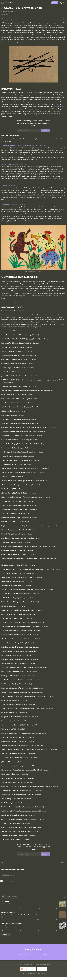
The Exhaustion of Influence (11, 923)
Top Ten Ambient (6, 904)
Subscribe (55, 3)
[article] (33, 905)
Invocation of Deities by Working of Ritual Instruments (30, 145)
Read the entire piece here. (10, 303)
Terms (37, 964)
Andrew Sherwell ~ (7, 145)
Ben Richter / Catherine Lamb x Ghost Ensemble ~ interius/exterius (21, 915)
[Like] (3, 18)
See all (5, 934)
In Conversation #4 (8, 912)
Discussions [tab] (15, 897)
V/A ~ (3, 204)
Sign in (62, 3)
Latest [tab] (8, 897)
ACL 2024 (5, 901)
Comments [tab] (5, 875)
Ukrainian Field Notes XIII (19, 277)
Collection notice (45, 964)
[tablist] (8, 875)
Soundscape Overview (21, 102)
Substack (24, 973)
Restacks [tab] (12, 875)
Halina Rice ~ (5, 185)
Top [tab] (3, 897)
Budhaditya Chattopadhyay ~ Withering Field (16, 164)
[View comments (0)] (7, 18)
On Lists (3, 926)
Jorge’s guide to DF (59, 107)
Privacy (33, 964)
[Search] (64, 896)
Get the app (42, 969)
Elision (12, 185)
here (26, 311)
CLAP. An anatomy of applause (15, 204)
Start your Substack (29, 969)
